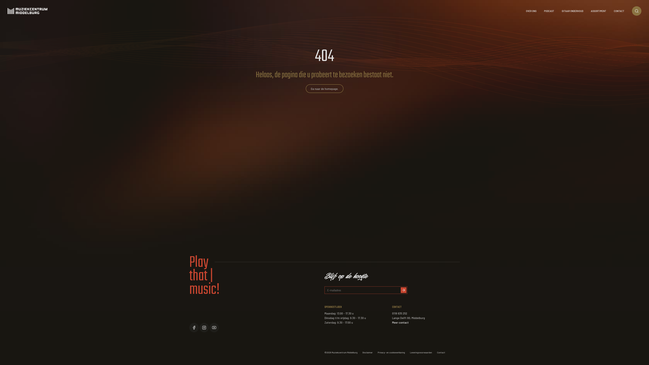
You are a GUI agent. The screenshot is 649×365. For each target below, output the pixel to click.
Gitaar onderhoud (572, 11)
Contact (619, 11)
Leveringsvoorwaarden (421, 352)
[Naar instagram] (204, 327)
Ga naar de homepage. (324, 89)
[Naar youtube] (214, 327)
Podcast (549, 11)
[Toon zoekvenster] (636, 11)
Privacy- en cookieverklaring (391, 352)
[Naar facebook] (194, 327)
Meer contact (400, 322)
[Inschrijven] (403, 290)
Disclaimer (368, 352)
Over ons (531, 11)
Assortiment (598, 11)
